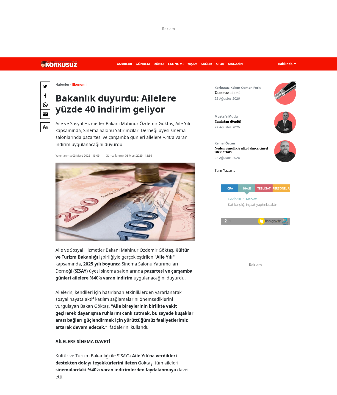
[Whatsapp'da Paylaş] (45, 104)
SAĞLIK (206, 64)
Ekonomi (79, 84)
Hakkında (285, 64)
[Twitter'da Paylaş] (45, 86)
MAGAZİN (235, 64)
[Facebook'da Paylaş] (45, 95)
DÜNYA (159, 64)
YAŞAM (192, 64)
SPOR (220, 64)
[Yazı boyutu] (45, 127)
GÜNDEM (143, 64)
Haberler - (63, 84)
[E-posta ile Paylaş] (45, 113)
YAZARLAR (124, 64)
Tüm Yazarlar (226, 170)
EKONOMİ (176, 64)
